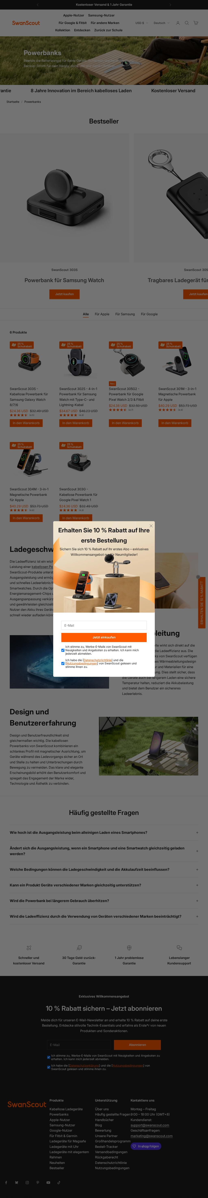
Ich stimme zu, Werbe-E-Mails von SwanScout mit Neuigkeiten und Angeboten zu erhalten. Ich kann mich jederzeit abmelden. (102, 650)
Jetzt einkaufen (104, 637)
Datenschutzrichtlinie (98, 660)
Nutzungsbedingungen (81, 663)
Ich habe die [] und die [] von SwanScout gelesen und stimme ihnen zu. (101, 664)
